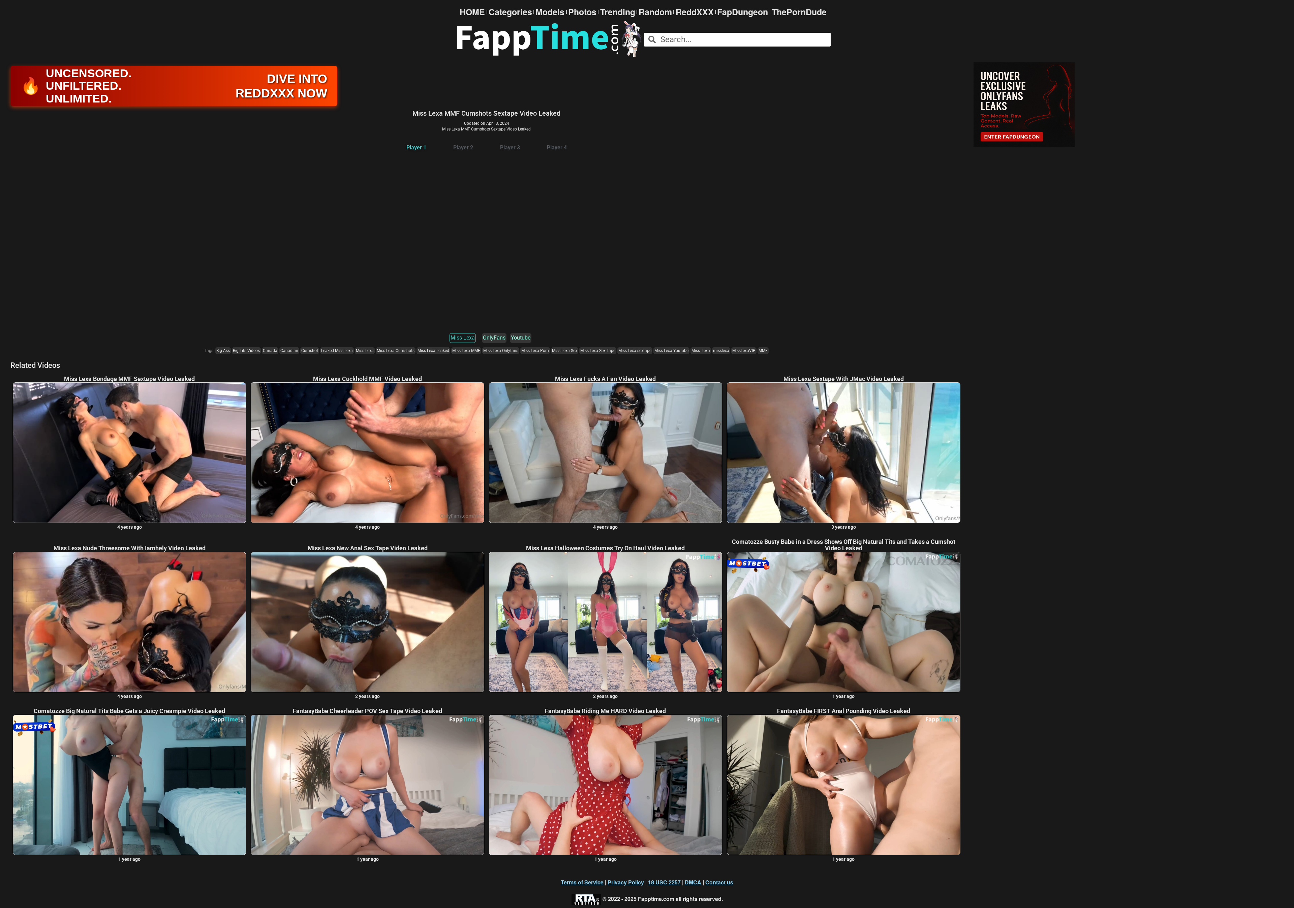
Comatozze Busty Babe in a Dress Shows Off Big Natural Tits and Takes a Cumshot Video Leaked (843, 545)
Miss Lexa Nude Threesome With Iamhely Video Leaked (130, 548)
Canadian (289, 350)
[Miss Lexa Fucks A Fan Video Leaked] (605, 452)
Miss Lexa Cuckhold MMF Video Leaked (367, 379)
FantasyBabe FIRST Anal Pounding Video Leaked (843, 711)
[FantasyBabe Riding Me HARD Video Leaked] (605, 785)
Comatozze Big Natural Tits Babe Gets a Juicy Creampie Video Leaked (129, 711)
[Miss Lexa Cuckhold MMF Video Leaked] (367, 452)
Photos (582, 12)
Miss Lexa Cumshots (395, 350)
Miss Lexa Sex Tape (597, 350)
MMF (763, 350)
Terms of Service (582, 882)
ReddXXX (695, 12)
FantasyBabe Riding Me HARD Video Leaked (605, 711)
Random (655, 12)
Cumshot (309, 350)
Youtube (520, 337)
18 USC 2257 (664, 882)
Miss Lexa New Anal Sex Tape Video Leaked (368, 548)
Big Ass (223, 350)
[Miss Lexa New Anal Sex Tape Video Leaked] (367, 622)
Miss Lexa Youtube (671, 350)
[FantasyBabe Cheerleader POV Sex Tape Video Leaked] (367, 785)
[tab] (416, 148)
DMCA (693, 882)
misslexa (721, 350)
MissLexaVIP (744, 350)
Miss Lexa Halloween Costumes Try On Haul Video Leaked (605, 548)
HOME (472, 12)
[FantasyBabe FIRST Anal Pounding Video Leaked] (843, 785)
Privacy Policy (626, 882)
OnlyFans (494, 337)
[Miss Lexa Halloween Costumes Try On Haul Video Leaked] (605, 622)
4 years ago (129, 527)
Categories (510, 12)
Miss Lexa (463, 337)
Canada (270, 350)
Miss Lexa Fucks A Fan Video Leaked (605, 379)
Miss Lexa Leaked (433, 350)
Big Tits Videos (246, 350)
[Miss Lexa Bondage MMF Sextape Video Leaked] (129, 452)
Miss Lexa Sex (564, 350)
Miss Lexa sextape (634, 350)
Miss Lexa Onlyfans (500, 350)
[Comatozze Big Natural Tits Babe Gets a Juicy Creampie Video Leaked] (129, 785)
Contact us (719, 882)
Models (549, 12)
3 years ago (843, 527)
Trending (617, 12)
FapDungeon (742, 12)
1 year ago (843, 696)
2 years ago (367, 696)
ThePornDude (799, 12)
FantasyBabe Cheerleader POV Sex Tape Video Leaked (367, 711)
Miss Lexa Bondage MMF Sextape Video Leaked (129, 379)
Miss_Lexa (700, 350)
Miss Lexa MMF (466, 350)
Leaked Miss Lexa (337, 350)
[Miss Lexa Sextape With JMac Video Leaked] (843, 452)
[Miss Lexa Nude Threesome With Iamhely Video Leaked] (129, 622)
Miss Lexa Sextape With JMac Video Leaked (843, 379)
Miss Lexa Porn (535, 350)
